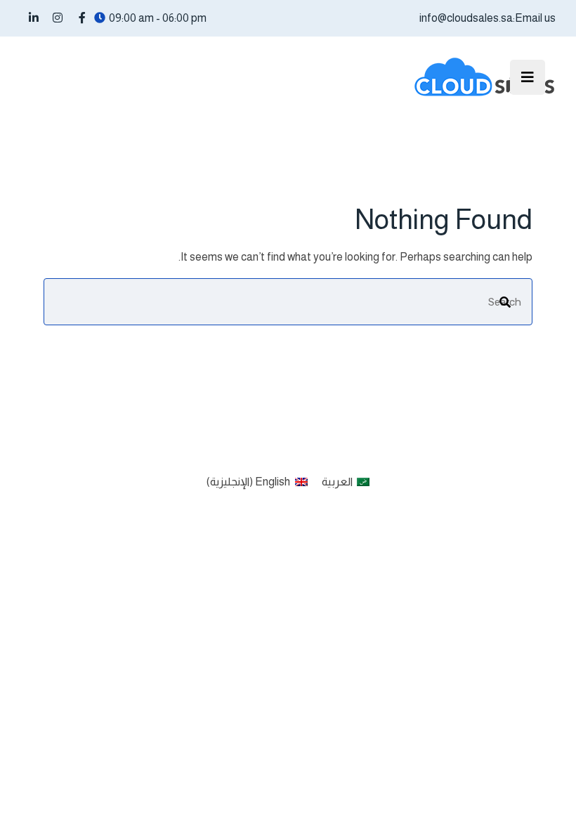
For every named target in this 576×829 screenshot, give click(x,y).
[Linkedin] (34, 18)
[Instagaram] (58, 18)
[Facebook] (82, 18)
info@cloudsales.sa (466, 18)
